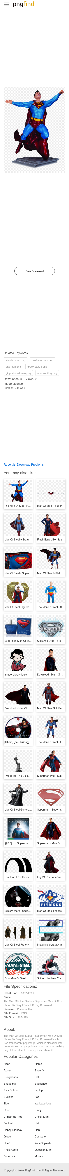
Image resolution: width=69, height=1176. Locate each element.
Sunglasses (11, 1077)
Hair (37, 1123)
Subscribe (41, 1083)
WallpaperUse (43, 1103)
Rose (7, 1110)
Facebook (9, 1156)
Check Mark (42, 1116)
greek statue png (37, 366)
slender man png (15, 360)
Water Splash (43, 1143)
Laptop (39, 1090)
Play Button (10, 1090)
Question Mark (43, 1149)
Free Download (35, 271)
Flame (38, 1064)
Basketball (10, 1083)
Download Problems (30, 464)
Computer (41, 1136)
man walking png (47, 373)
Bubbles (8, 1097)
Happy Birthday (13, 1130)
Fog (37, 1097)
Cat (37, 1077)
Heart (7, 1064)
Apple (7, 1070)
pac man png (13, 366)
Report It (9, 464)
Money (39, 1156)
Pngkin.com (11, 1149)
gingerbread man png (18, 373)
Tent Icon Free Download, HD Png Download (30, 877)
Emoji (38, 1110)
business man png (42, 360)
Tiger (7, 1103)
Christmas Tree (13, 1116)
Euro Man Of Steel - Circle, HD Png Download (31, 978)
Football (8, 1123)
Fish (37, 1130)
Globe (7, 1136)
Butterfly (40, 1070)
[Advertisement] (34, 52)
